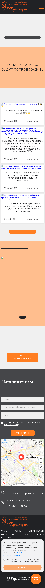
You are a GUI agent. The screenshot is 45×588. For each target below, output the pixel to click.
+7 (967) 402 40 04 (19, 501)
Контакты (6, 538)
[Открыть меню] (41, 7)
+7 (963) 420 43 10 (18, 506)
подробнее (32, 121)
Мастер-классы (9, 534)
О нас (4, 531)
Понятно (22, 567)
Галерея (39, 534)
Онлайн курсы (36, 531)
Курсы (18, 531)
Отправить (22, 434)
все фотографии (22, 357)
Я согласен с (22, 424)
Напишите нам (36, 579)
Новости (26, 534)
